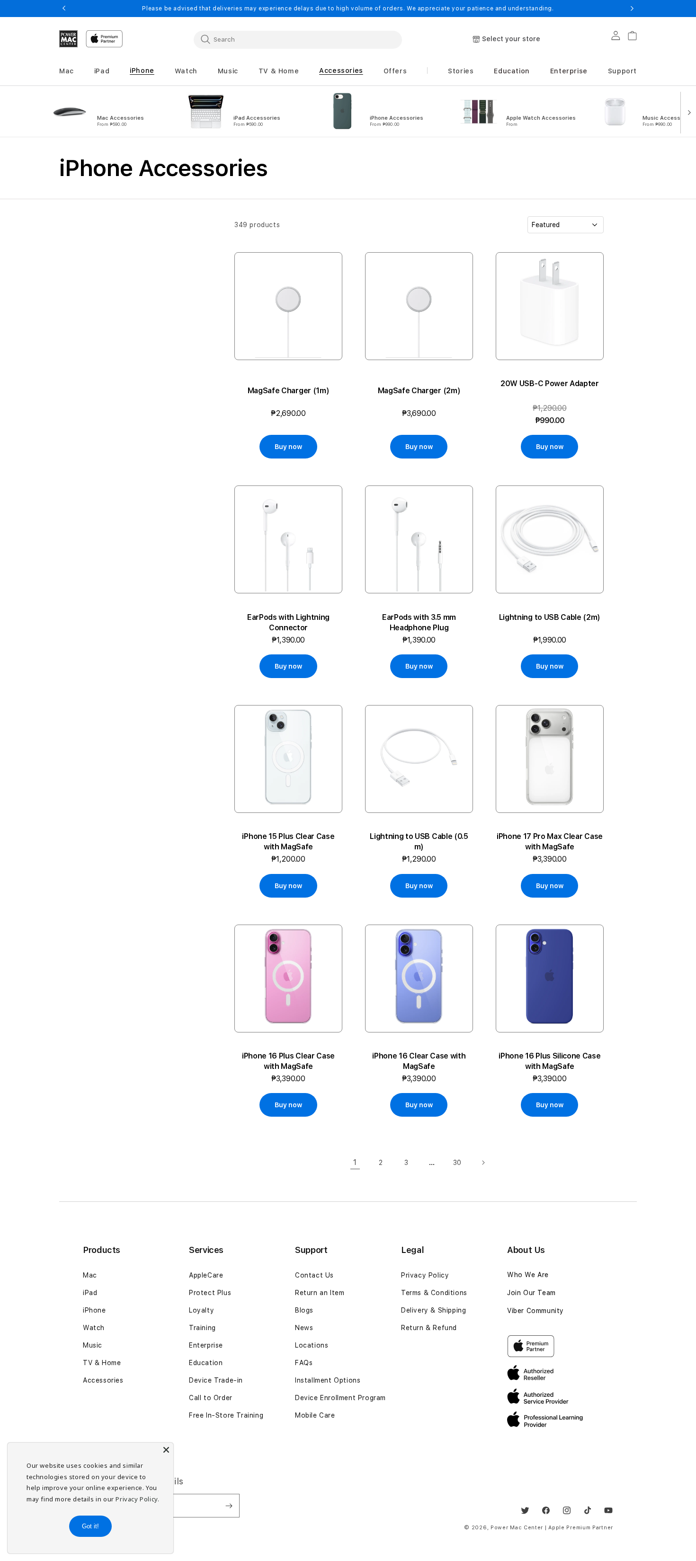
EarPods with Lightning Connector (288, 622)
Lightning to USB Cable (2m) (549, 617)
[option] (110, 112)
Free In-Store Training (226, 1415)
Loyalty (201, 1310)
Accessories (103, 1380)
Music (92, 1345)
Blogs (304, 1310)
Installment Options (327, 1380)
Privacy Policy (425, 1275)
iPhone (94, 1310)
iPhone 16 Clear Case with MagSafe (418, 1061)
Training (202, 1328)
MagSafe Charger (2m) (419, 390)
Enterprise (206, 1345)
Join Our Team (531, 1292)
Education (206, 1363)
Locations (311, 1345)
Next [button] (632, 8)
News (304, 1328)
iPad (90, 1292)
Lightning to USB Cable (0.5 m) (419, 841)
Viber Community (535, 1310)
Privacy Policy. (137, 1499)
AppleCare (206, 1275)
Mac (90, 1275)
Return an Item (319, 1292)
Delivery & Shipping (433, 1310)
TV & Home (102, 1363)
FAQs (303, 1363)
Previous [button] (64, 8)
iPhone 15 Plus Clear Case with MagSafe (288, 841)
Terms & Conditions (434, 1292)
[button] (66, 71)
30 (457, 1162)
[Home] (68, 38)
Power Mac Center (517, 1528)
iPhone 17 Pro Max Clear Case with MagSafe (550, 841)
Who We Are (528, 1275)
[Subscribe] (228, 1505)
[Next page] (483, 1162)
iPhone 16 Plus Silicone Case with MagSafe (549, 1061)
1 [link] (355, 1162)
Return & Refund (429, 1328)
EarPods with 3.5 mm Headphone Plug (419, 622)
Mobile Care (315, 1415)
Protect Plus (210, 1292)
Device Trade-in (216, 1380)
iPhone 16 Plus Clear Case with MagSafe (288, 1061)
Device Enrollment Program (340, 1398)
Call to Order (210, 1398)
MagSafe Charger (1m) (289, 390)
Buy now (288, 446)
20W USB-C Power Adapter (549, 383)
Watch (94, 1328)
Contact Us (314, 1275)
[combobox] (298, 39)
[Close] (166, 1450)
